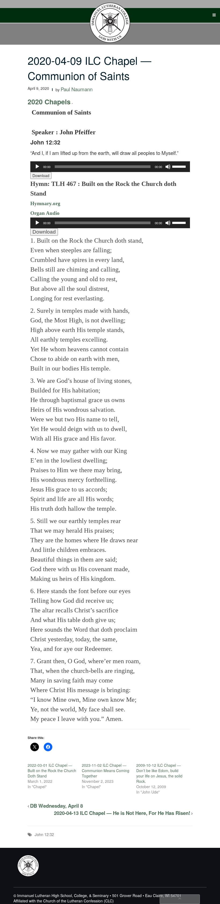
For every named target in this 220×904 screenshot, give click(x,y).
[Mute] (168, 166)
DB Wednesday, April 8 (56, 805)
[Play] (37, 166)
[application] (110, 166)
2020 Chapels (49, 101)
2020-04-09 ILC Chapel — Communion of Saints (89, 67)
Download (40, 175)
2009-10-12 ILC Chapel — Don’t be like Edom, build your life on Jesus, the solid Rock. (159, 773)
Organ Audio (45, 213)
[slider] (179, 166)
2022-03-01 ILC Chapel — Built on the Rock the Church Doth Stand (52, 770)
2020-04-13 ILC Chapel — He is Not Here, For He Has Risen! (122, 813)
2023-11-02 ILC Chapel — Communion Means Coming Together (105, 770)
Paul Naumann (77, 89)
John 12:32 (44, 834)
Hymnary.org (45, 203)
